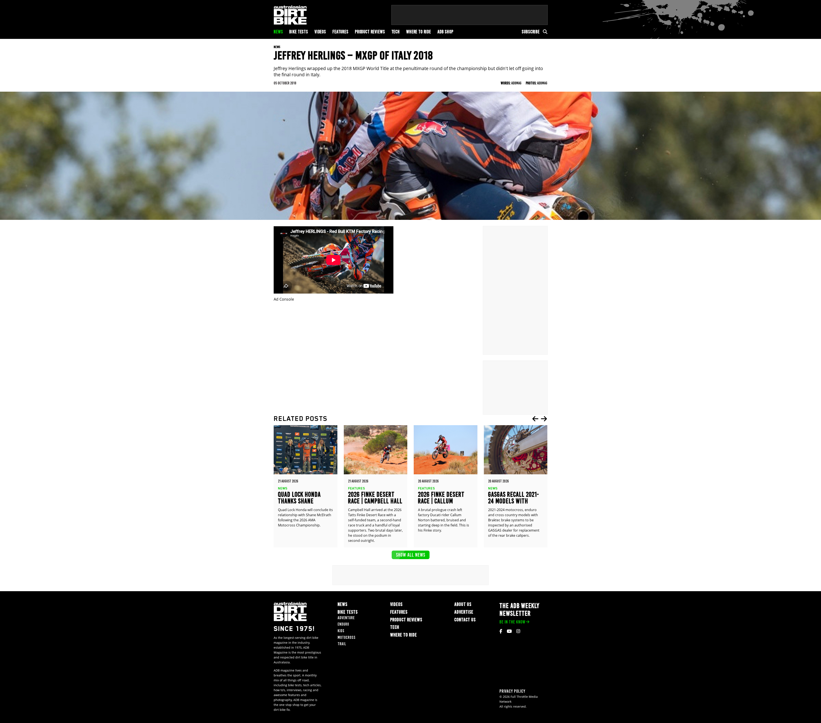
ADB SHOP (445, 32)
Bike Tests (298, 32)
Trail (342, 643)
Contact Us (465, 619)
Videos (320, 32)
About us (462, 604)
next (543, 418)
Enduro (343, 624)
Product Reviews (370, 32)
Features (340, 32)
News (278, 32)
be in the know (512, 621)
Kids (341, 630)
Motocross (347, 637)
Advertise (463, 612)
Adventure (346, 617)
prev (535, 418)
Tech (395, 32)
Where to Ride (418, 32)
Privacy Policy (512, 691)
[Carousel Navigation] (539, 418)
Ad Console (284, 299)
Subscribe (531, 32)
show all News (410, 555)
